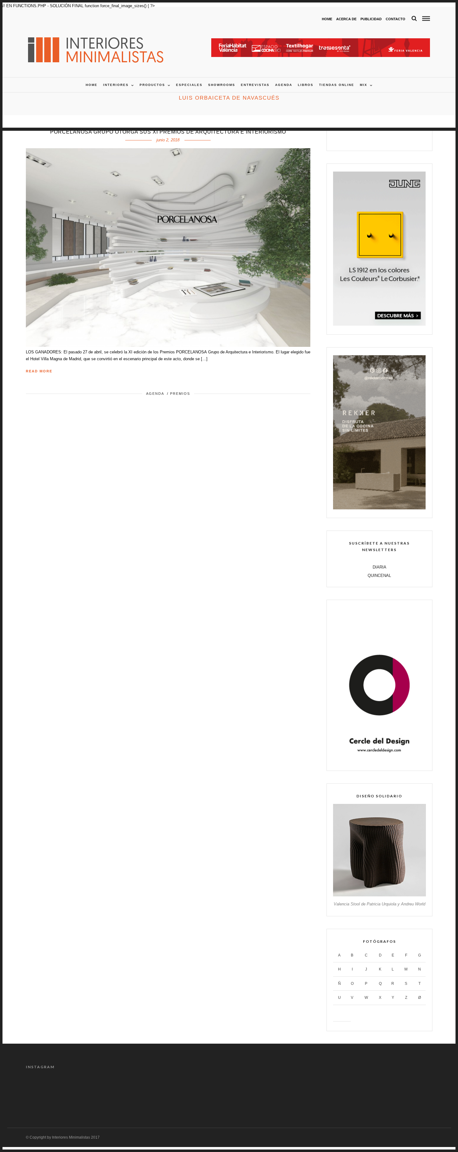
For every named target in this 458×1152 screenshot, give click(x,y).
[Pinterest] (386, 138)
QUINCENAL (379, 575)
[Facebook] (359, 138)
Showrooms (221, 85)
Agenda (283, 85)
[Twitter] (372, 138)
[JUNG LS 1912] (379, 324)
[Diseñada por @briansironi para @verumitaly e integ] (357, 1092)
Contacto (395, 19)
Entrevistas (255, 85)
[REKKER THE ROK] (379, 508)
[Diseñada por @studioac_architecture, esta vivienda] (203, 1092)
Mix (363, 85)
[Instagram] (399, 138)
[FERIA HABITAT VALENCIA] (320, 41)
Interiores (116, 85)
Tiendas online (336, 85)
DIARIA (379, 567)
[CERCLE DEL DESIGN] (379, 760)
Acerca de (346, 19)
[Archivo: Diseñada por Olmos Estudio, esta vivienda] (50, 1092)
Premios (180, 393)
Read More (39, 371)
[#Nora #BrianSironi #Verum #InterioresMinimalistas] (408, 1092)
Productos (152, 85)
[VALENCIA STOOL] (379, 895)
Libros (305, 85)
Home (327, 19)
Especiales (189, 85)
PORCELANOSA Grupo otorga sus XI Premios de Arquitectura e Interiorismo (168, 132)
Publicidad (371, 19)
